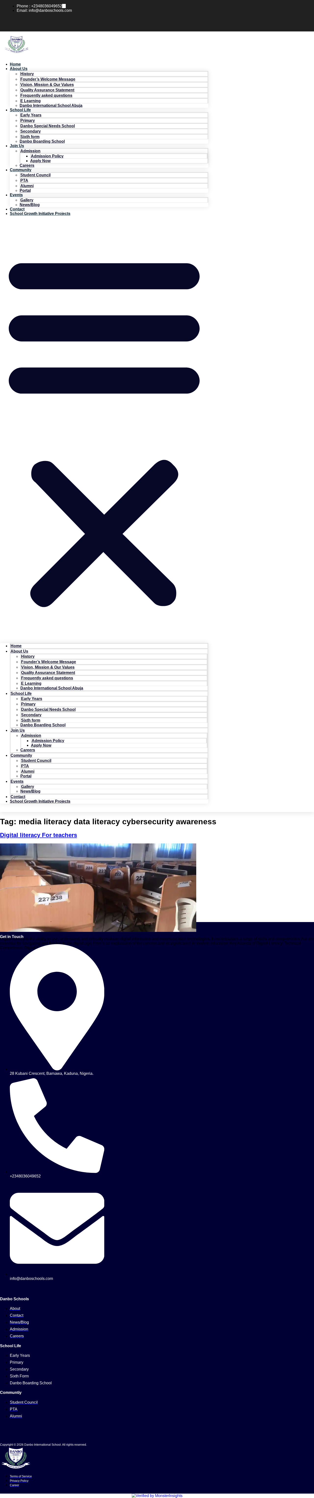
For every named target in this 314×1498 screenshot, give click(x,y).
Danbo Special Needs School (47, 126)
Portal (25, 190)
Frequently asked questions (46, 95)
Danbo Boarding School (42, 141)
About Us (18, 69)
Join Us (17, 146)
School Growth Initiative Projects (40, 213)
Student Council (35, 175)
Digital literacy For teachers (38, 835)
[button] (104, 429)
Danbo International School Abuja (51, 105)
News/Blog (30, 205)
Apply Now (40, 161)
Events (16, 195)
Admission (30, 151)
